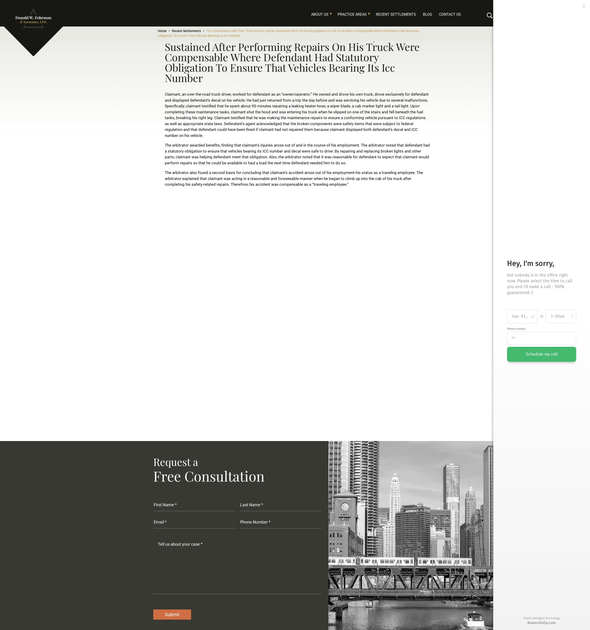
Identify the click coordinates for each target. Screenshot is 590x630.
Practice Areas (352, 14)
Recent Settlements (396, 14)
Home (162, 31)
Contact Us (450, 14)
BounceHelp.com (541, 623)
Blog (427, 14)
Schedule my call (542, 354)
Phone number (516, 328)
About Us (319, 14)
